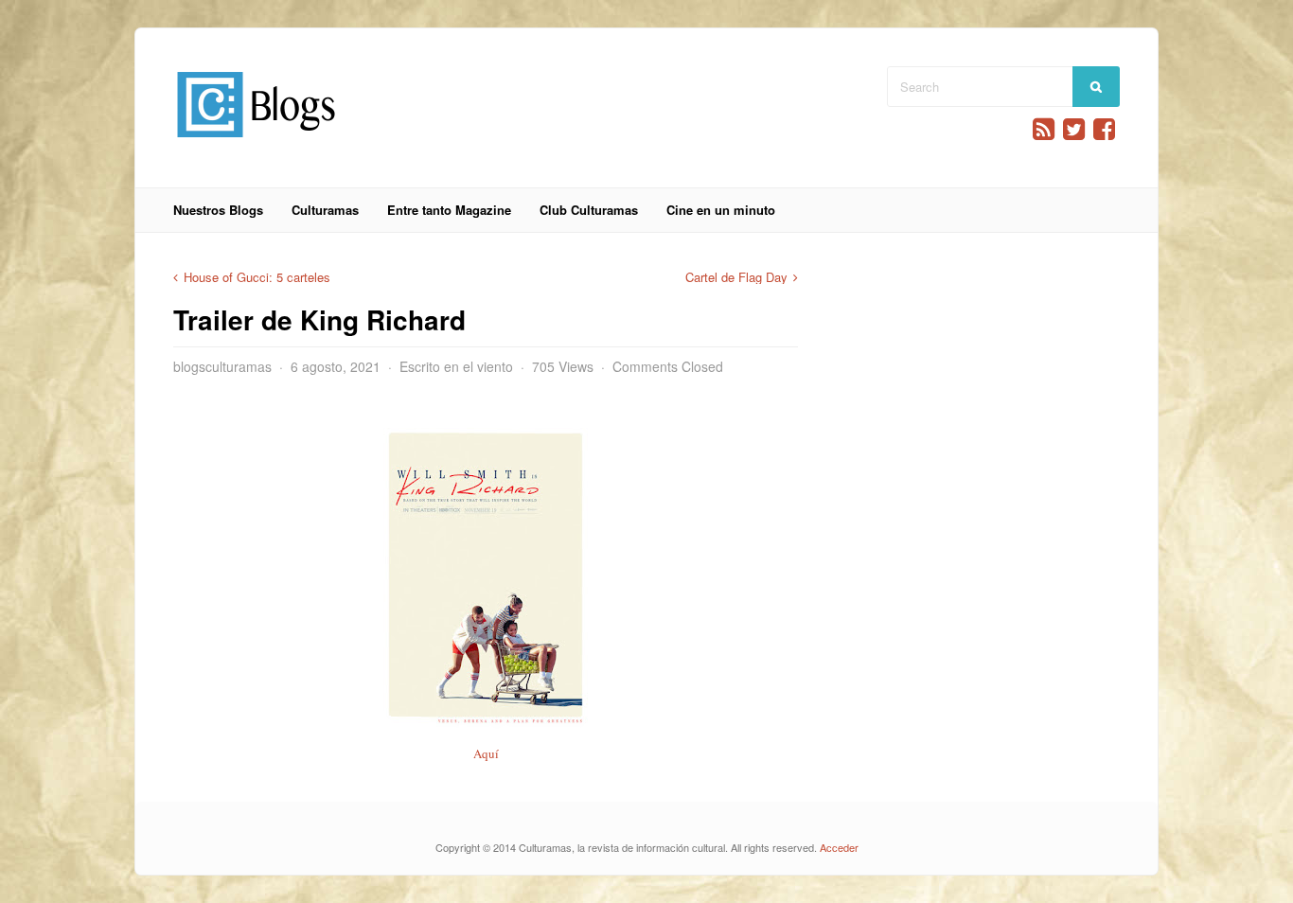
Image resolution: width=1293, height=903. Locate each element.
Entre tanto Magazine (449, 210)
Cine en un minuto (720, 210)
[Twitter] (1074, 129)
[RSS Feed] (1043, 129)
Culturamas (325, 210)
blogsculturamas (222, 366)
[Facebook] (1104, 129)
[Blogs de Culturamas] (256, 144)
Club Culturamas (589, 210)
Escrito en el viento (456, 366)
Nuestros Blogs (218, 210)
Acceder (839, 847)
